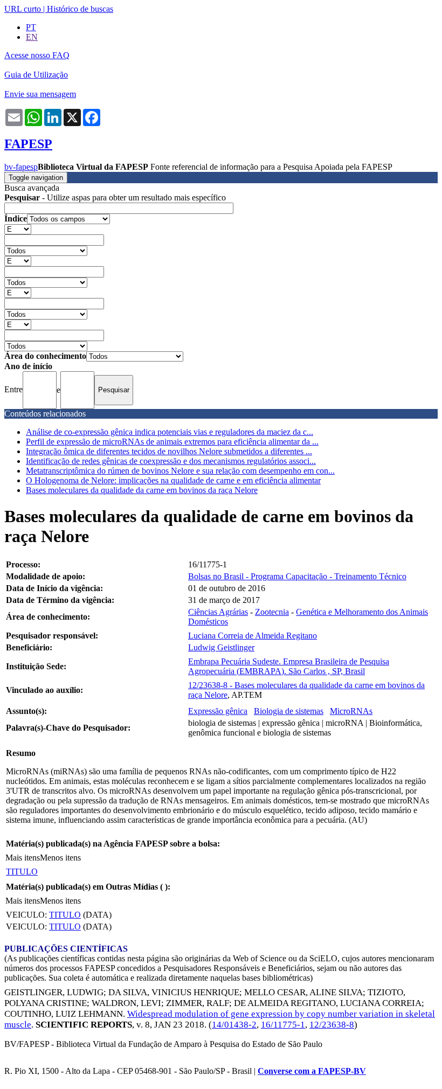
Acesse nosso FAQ (37, 55)
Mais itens (22, 857)
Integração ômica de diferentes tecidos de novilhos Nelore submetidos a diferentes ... (169, 451)
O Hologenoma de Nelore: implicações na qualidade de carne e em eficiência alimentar (173, 480)
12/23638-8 (331, 1024)
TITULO (22, 871)
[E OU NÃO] (17, 228)
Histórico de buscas (80, 8)
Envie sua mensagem (40, 94)
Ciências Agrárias (218, 611)
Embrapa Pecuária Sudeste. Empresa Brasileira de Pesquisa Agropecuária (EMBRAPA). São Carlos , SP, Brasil (288, 666)
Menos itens (60, 857)
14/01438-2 (234, 1024)
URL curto (22, 8)
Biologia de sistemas (288, 711)
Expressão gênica (217, 711)
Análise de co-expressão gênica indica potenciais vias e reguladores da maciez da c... (169, 431)
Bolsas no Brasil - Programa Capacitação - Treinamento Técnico (297, 576)
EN (32, 36)
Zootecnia (272, 611)
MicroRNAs (351, 711)
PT (31, 27)
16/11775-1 (283, 1024)
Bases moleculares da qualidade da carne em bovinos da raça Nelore (142, 490)
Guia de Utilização (36, 74)
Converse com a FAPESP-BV (312, 1071)
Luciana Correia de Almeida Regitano (252, 635)
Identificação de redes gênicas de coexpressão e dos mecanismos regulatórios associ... (171, 461)
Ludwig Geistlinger (221, 647)
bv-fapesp (21, 166)
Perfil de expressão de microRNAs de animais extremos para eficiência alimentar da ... (172, 441)
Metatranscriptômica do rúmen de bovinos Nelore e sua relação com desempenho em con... (180, 470)
